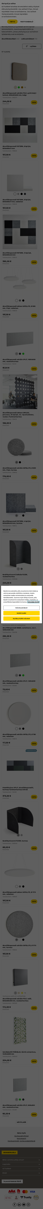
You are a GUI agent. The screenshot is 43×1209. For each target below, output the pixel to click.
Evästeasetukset (22, 608)
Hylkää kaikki (21, 613)
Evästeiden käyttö (33, 602)
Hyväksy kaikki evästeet (21, 618)
